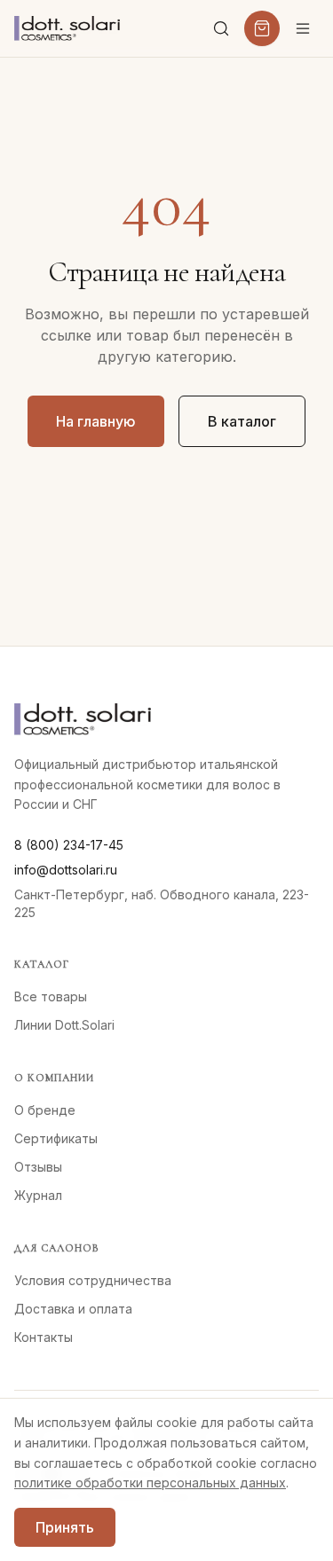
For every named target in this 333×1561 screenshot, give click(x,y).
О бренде (44, 1110)
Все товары (50, 996)
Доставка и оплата (73, 1308)
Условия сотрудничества (92, 1280)
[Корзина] (262, 28)
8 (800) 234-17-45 (68, 844)
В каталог (242, 421)
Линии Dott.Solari (64, 1024)
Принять (65, 1527)
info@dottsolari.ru (65, 869)
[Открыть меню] (303, 28)
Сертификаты (56, 1138)
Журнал (38, 1195)
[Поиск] (221, 28)
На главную (96, 421)
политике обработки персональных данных (150, 1482)
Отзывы (38, 1166)
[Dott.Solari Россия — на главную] (67, 28)
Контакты (43, 1337)
